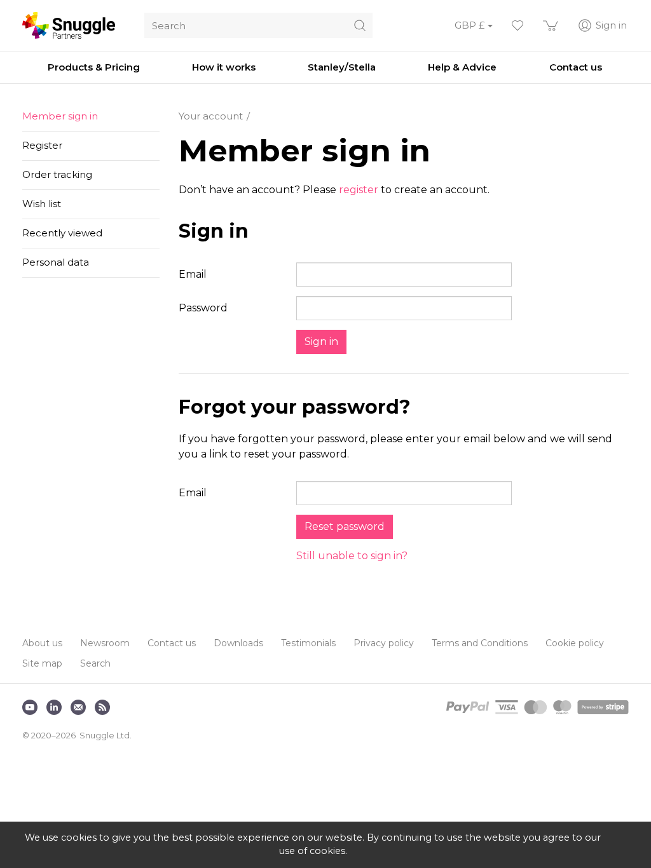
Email (193, 274)
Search (95, 663)
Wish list (41, 204)
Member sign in (60, 116)
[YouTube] (30, 707)
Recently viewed (62, 233)
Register (42, 145)
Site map (42, 663)
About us (42, 643)
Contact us (171, 643)
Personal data (55, 262)
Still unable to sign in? (352, 556)
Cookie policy (574, 643)
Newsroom (105, 643)
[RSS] (102, 707)
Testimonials (308, 643)
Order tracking (57, 174)
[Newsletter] (78, 707)
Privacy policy (383, 643)
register (358, 190)
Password (203, 308)
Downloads (238, 643)
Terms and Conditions (480, 643)
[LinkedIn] (54, 707)
